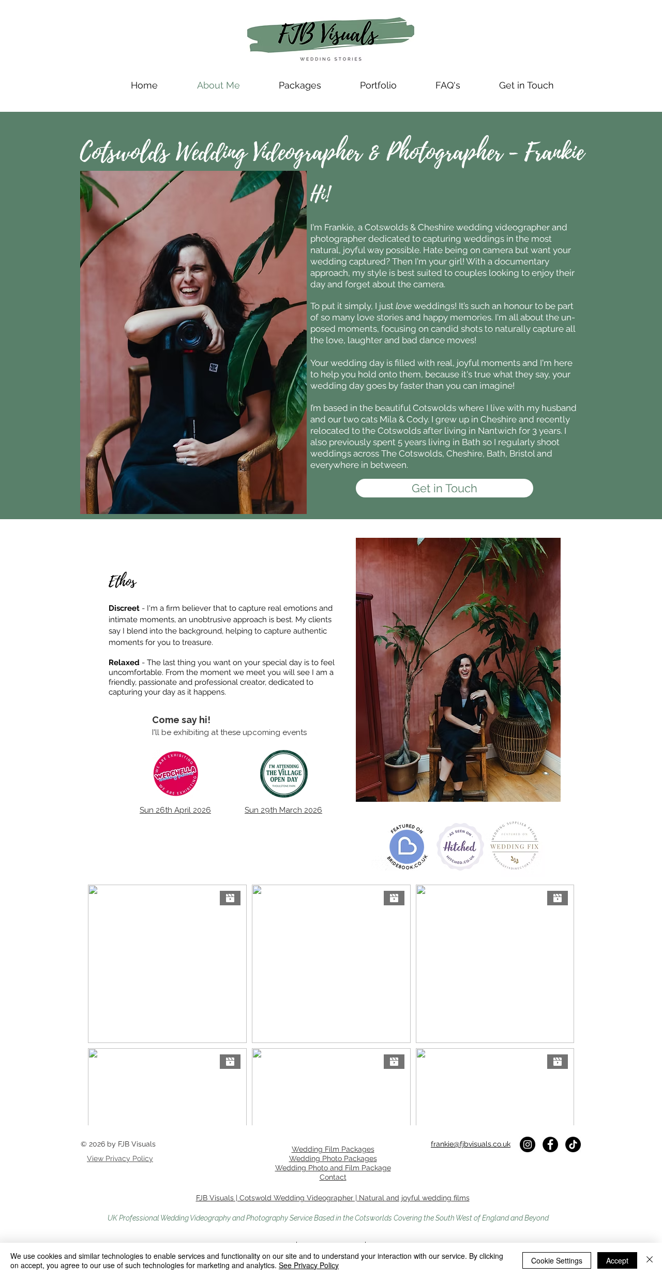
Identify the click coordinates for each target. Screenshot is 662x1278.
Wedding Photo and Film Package (333, 1168)
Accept (617, 1260)
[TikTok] (573, 1144)
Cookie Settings (556, 1260)
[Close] (649, 1260)
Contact (333, 1177)
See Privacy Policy (309, 1265)
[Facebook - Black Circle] (550, 1144)
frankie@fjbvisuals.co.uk (470, 1144)
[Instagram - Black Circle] (527, 1144)
